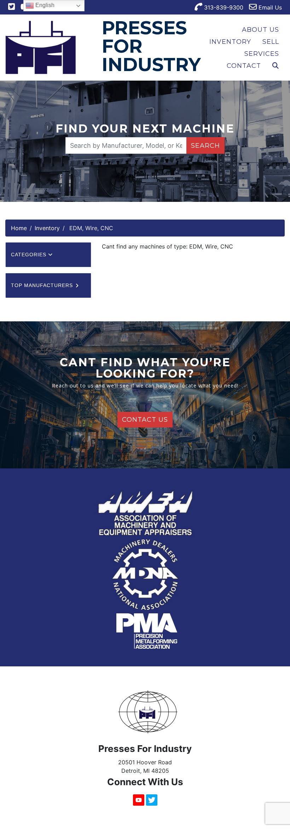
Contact (244, 66)
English (44, 5)
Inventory (230, 42)
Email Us (269, 7)
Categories (29, 254)
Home (19, 228)
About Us (260, 30)
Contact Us (145, 420)
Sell (270, 42)
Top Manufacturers (43, 285)
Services (261, 54)
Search (205, 146)
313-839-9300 (222, 7)
